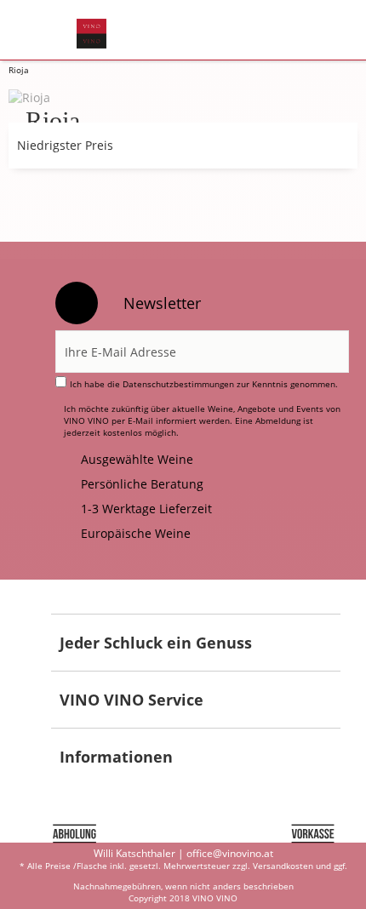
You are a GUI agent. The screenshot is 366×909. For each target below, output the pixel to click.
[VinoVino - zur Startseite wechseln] (91, 34)
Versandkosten (283, 866)
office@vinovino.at (229, 853)
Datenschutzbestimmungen (178, 384)
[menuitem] (41, 31)
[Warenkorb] (319, 31)
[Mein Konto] (278, 31)
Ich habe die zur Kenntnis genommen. (204, 384)
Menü (41, 31)
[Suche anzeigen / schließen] (192, 31)
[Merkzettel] (236, 31)
